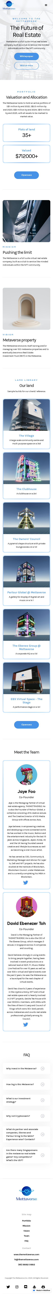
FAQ (26, 1241)
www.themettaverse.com (26, 1254)
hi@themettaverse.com (26, 1259)
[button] (46, 5)
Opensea (26, 175)
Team (26, 1235)
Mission (26, 1225)
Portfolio (26, 1220)
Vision (26, 1230)
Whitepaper (26, 56)
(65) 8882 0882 (26, 1264)
